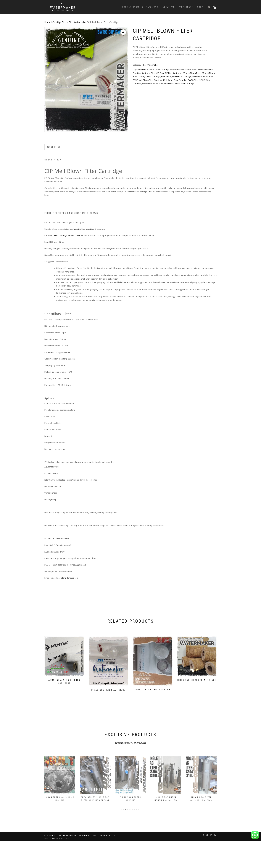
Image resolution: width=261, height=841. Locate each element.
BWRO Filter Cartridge (159, 69)
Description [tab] (54, 147)
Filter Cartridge (153, 76)
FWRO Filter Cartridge (182, 76)
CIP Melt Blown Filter (191, 73)
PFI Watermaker (63, 6)
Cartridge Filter (59, 22)
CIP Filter (160, 73)
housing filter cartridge (84, 229)
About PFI (168, 7)
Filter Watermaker (77, 22)
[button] (123, 32)
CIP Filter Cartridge (173, 73)
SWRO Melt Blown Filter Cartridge (179, 83)
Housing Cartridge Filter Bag (140, 7)
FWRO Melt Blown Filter (202, 76)
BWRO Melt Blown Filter (180, 69)
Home (47, 22)
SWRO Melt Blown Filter (152, 83)
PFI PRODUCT (186, 7)
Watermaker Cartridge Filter (139, 191)
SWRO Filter (193, 80)
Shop (200, 7)
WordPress (64, 838)
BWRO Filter (143, 69)
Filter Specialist (63, 11)
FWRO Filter (166, 76)
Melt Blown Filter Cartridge (175, 80)
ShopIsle (48, 838)
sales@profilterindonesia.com (64, 578)
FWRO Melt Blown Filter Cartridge (147, 80)
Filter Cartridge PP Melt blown (67, 235)
